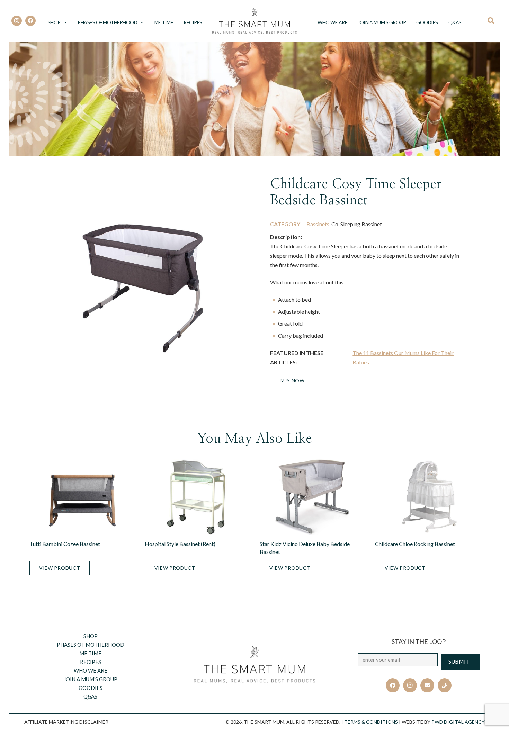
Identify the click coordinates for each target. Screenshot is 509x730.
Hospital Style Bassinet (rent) (180, 543)
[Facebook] (30, 21)
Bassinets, (318, 224)
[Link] (254, 21)
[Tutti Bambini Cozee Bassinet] (81, 497)
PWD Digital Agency (458, 722)
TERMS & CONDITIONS (371, 722)
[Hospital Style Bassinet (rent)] (197, 497)
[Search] (493, 20)
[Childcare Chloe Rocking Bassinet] (427, 497)
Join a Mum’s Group (382, 22)
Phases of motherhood (107, 22)
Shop (54, 22)
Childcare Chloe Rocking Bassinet (415, 543)
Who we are (332, 22)
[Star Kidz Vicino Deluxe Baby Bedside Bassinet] (312, 497)
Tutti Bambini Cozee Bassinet (64, 543)
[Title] (445, 685)
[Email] (427, 685)
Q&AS (455, 22)
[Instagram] (16, 21)
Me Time (163, 22)
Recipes (193, 22)
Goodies (427, 22)
